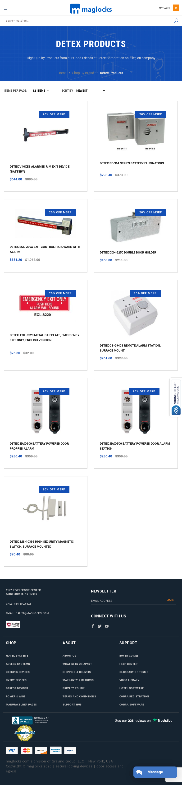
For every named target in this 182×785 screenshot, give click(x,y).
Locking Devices (18, 672)
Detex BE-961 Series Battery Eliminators (132, 163)
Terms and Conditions (79, 696)
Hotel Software (131, 688)
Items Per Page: (15, 90)
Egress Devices (17, 688)
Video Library (129, 680)
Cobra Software (131, 704)
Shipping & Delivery (77, 672)
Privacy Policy (74, 688)
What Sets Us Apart (77, 664)
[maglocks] (91, 8)
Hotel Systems (17, 655)
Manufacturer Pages (21, 704)
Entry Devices (16, 680)
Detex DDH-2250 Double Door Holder (128, 252)
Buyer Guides (129, 655)
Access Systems (18, 664)
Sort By (67, 90)
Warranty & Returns (78, 680)
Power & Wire (16, 696)
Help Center (128, 664)
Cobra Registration (134, 696)
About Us (69, 655)
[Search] (163, 21)
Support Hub (72, 704)
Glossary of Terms (134, 672)
